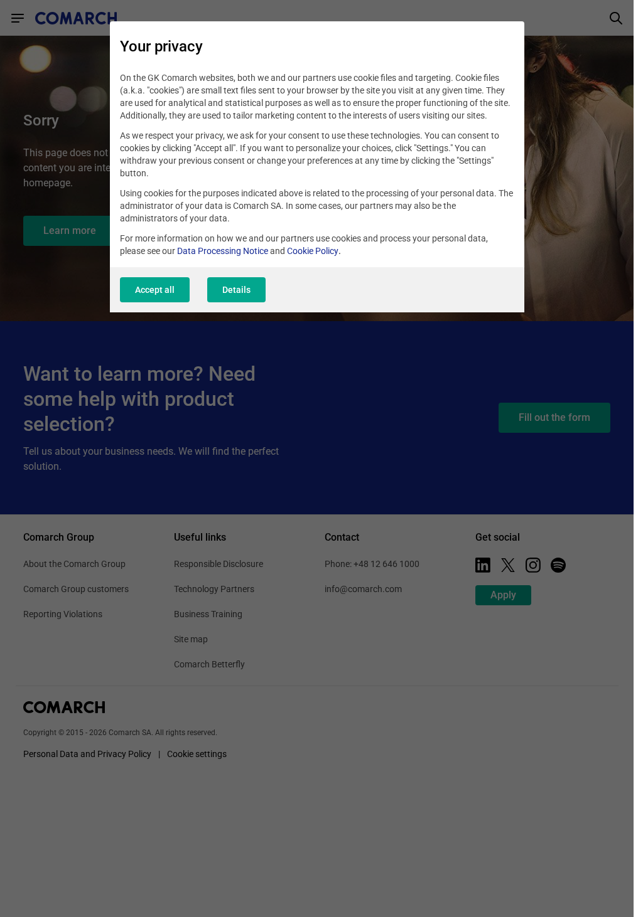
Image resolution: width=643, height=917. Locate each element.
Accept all (155, 290)
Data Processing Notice (222, 251)
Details (236, 290)
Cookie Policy (312, 251)
